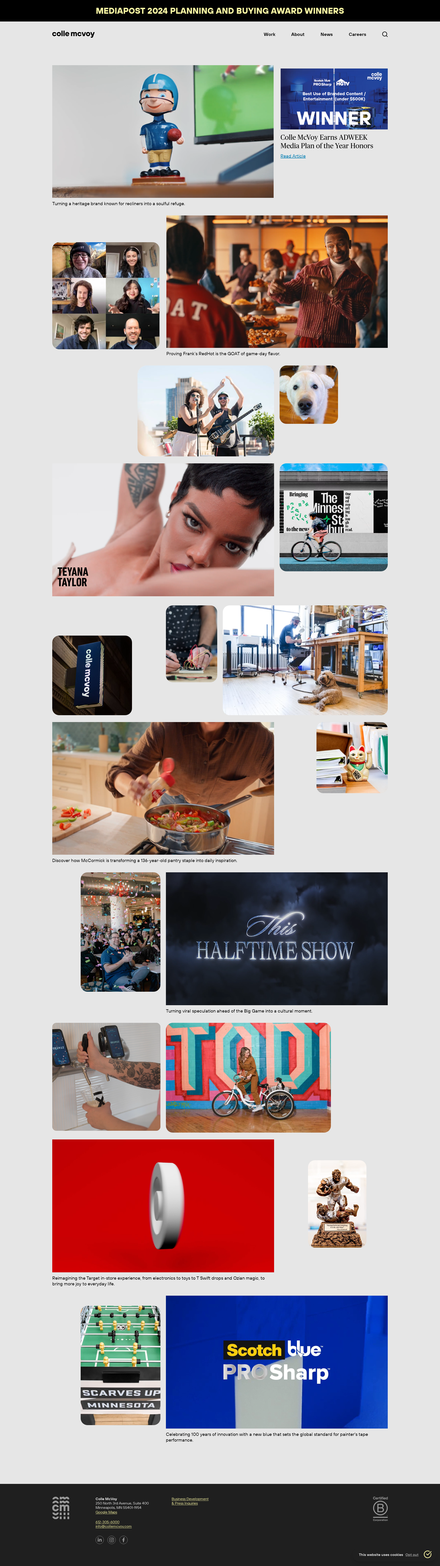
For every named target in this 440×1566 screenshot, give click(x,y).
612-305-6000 (107, 1522)
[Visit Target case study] (163, 1205)
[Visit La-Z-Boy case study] (163, 131)
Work (269, 34)
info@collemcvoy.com (114, 1526)
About (298, 34)
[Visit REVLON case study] (163, 529)
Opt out (411, 1554)
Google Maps (106, 1512)
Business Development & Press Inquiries (190, 1500)
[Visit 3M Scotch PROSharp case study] (277, 1362)
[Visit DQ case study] (277, 938)
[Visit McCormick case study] (163, 788)
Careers (357, 34)
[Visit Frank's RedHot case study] (277, 281)
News (327, 34)
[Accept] (428, 1554)
